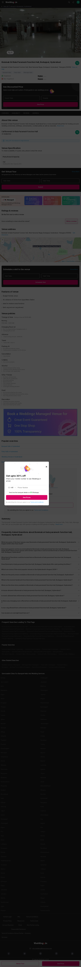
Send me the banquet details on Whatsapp (24, 492)
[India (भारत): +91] (11, 487)
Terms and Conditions (37, 502)
